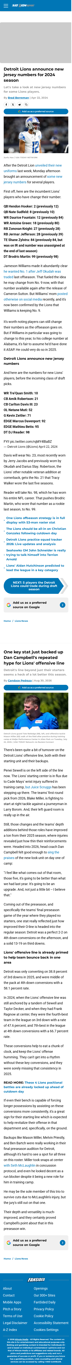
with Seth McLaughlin (19, 1165)
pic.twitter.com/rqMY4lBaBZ (31, 441)
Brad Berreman (18, 97)
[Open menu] (6, 5)
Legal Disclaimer (15, 1323)
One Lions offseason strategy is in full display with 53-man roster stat (35, 520)
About (7, 1288)
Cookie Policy (43, 1316)
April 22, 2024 (48, 447)
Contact (9, 1295)
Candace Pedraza (20, 680)
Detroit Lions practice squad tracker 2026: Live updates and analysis (34, 542)
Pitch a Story (12, 1309)
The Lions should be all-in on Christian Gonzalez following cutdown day (36, 531)
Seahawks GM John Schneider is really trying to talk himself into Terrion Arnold (36, 555)
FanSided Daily (45, 1302)
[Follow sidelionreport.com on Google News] (62, 605)
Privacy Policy (44, 1309)
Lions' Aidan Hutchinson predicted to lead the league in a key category (35, 568)
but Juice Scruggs (38, 787)
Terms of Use (13, 1316)
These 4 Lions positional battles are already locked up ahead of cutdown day (34, 1087)
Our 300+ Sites (44, 1295)
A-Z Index (10, 1330)
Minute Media (21, 1339)
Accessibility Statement (51, 1323)
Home (7, 621)
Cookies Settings (46, 1330)
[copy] (26, 104)
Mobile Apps (12, 1302)
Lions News (21, 621)
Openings (41, 1288)
